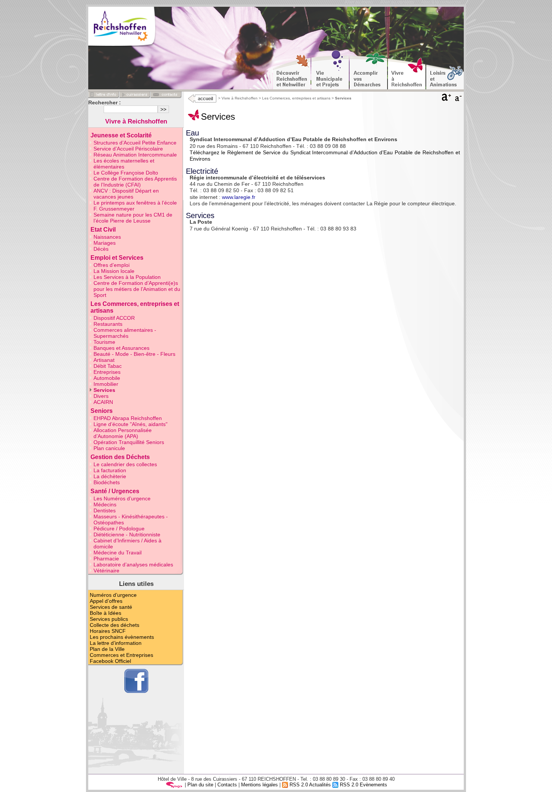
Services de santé (111, 607)
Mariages (105, 243)
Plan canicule (109, 448)
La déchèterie (110, 476)
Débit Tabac (108, 366)
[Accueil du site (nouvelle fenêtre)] (133, 28)
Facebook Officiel (110, 661)
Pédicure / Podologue (119, 528)
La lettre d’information (116, 643)
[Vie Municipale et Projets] (330, 70)
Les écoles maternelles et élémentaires (124, 164)
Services (104, 390)
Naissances (107, 237)
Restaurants (108, 324)
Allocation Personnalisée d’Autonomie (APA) (123, 433)
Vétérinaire (106, 571)
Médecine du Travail (118, 553)
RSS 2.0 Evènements (362, 784)
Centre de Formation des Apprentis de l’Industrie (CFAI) (135, 182)
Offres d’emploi (112, 265)
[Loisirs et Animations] (445, 70)
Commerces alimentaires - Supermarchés (125, 333)
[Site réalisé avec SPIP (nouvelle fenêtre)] (174, 784)
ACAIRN (103, 402)
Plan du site (200, 784)
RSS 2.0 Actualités (309, 784)
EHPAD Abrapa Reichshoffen (128, 418)
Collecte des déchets (114, 625)
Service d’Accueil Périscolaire (128, 149)
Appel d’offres (106, 601)
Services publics (109, 619)
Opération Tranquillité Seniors (129, 442)
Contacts (227, 784)
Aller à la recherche (441, 2)
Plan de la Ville (107, 649)
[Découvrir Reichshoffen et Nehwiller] (292, 70)
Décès (101, 249)
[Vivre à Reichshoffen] (406, 70)
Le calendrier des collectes (125, 464)
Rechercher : (104, 102)
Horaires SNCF (108, 631)
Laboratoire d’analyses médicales (133, 565)
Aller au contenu (397, 2)
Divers (101, 396)
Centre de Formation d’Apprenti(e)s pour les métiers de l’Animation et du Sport (137, 289)
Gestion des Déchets (120, 457)
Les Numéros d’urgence (122, 498)
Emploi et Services (116, 257)
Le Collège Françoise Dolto (126, 173)
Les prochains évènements (122, 637)
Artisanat (104, 360)
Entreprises (107, 372)
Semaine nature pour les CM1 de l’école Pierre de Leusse (133, 218)
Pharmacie (106, 559)
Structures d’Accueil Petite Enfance (135, 143)
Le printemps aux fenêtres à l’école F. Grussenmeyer (135, 206)
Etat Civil (103, 229)
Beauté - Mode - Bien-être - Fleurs (134, 354)
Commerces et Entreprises (121, 655)
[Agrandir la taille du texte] (446, 99)
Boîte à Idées (105, 613)
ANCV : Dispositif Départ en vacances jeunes (126, 194)
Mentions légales (259, 784)
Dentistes (105, 510)
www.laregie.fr (238, 197)
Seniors (101, 411)
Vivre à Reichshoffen (240, 98)
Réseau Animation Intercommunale (135, 155)
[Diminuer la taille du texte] (459, 99)
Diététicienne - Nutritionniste (127, 535)
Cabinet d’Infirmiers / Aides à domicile (127, 544)
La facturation (110, 470)
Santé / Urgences (114, 491)
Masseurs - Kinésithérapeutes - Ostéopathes (131, 519)
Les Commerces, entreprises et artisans (296, 98)
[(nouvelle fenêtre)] (201, 98)
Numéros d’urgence (113, 595)
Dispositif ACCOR (114, 318)
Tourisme (104, 342)
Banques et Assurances (121, 348)
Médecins (105, 504)
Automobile (107, 378)
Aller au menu (359, 2)
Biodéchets (107, 482)
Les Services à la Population (127, 277)
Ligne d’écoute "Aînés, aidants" (130, 424)
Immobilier (106, 384)
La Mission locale (114, 271)
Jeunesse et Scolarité (121, 135)
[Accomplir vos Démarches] (368, 70)
